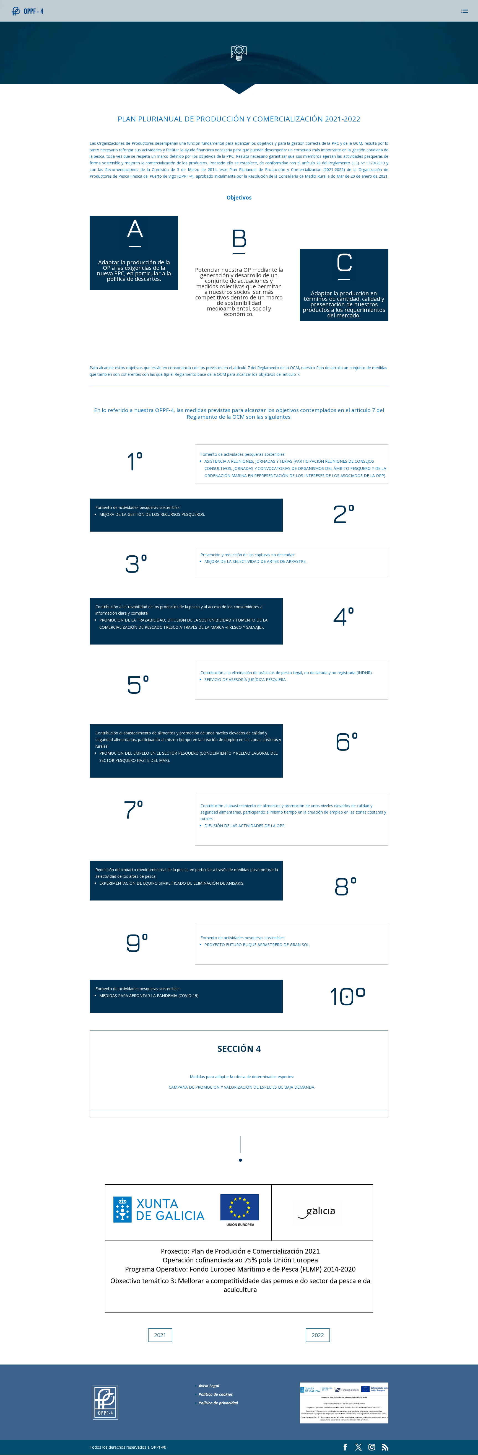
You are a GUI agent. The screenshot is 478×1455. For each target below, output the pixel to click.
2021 (160, 1335)
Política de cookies (216, 1394)
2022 (318, 1335)
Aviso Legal (209, 1385)
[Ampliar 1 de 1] (381, 1389)
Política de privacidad (218, 1402)
